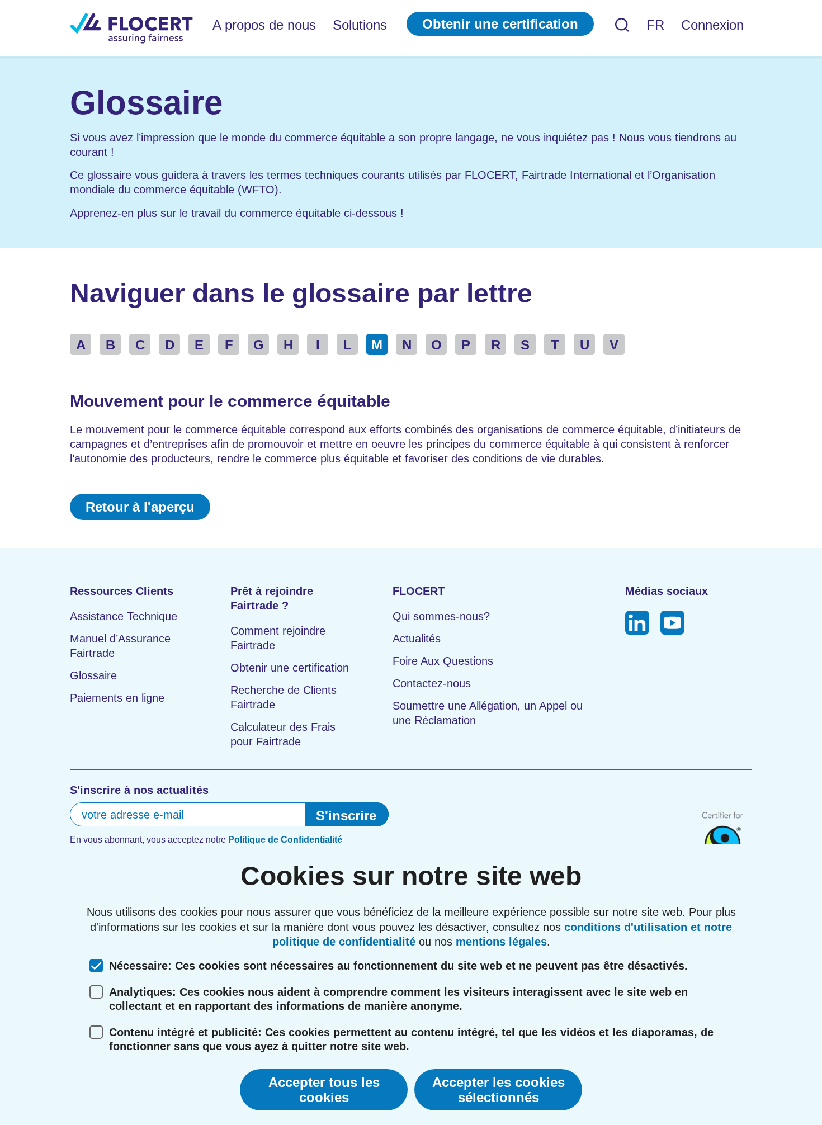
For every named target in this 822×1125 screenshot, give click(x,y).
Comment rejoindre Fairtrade (277, 638)
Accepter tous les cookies (324, 1090)
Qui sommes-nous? (441, 616)
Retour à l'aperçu (140, 506)
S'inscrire (346, 815)
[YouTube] (672, 624)
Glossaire (93, 675)
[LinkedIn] (637, 624)
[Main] (131, 28)
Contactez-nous (432, 683)
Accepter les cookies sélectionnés (498, 1090)
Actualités (417, 638)
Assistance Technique (123, 616)
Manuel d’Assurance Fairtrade (120, 645)
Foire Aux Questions (443, 661)
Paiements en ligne (117, 698)
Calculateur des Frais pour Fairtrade (283, 734)
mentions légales (501, 941)
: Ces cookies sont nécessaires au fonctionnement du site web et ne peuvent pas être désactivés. (398, 965)
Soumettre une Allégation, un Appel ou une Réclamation (488, 712)
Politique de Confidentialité (285, 839)
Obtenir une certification (500, 23)
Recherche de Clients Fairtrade (283, 697)
